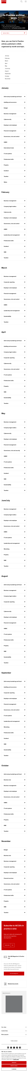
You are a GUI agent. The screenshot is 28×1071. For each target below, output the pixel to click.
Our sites (3, 1027)
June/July (7, 68)
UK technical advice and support (11, 26)
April (6, 63)
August (7, 71)
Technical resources (11, 25)
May (6, 66)
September (8, 73)
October (7, 76)
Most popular (5, 1034)
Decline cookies (14, 1065)
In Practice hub (6, 28)
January (7, 56)
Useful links (4, 1031)
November (7, 78)
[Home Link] (14, 1041)
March (6, 61)
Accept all (14, 1062)
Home (3, 25)
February (7, 58)
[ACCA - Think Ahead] (3, 3)
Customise (14, 1069)
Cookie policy (16, 1059)
